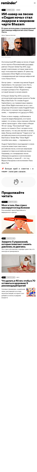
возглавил (29, 64)
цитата (24, 112)
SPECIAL (4, 201)
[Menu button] (35, 3)
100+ (18, 277)
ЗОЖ (3, 238)
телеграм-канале (16, 171)
